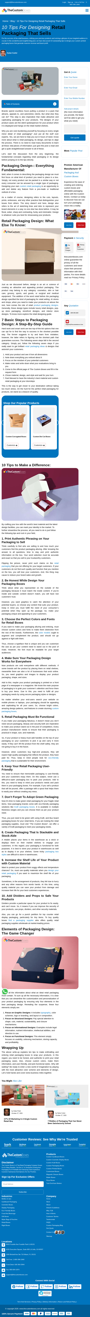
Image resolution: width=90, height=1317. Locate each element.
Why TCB (49, 1210)
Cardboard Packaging (9, 1202)
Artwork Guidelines (52, 1208)
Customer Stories (52, 1216)
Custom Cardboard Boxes (55, 1157)
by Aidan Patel (16, 1111)
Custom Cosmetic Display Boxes (57, 1160)
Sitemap (49, 1236)
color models (44, 633)
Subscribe (23, 1192)
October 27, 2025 (17, 1113)
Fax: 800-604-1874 (12, 1269)
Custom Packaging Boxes (55, 1165)
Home (5, 21)
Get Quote (50, 1228)
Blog (12, 21)
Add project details (71, 109)
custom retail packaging (30, 186)
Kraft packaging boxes (24, 807)
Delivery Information (50, 1302)
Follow (19, 1286)
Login (64, 2)
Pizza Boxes (50, 1180)
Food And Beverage (8, 1213)
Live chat (68, 225)
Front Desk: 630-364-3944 (15, 1264)
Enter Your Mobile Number (74, 98)
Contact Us (50, 1232)
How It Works (51, 1213)
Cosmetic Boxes (7, 1205)
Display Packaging (8, 1208)
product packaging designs (46, 305)
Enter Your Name (70, 77)
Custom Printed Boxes (54, 1168)
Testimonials (50, 1219)
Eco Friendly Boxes (8, 1210)
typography (46, 1013)
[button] (4, 422)
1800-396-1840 (74, 312)
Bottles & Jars (6, 1199)
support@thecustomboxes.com (16, 2)
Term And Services (23, 1302)
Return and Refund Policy (67, 1302)
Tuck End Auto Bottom (54, 1183)
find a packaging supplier (21, 920)
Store (48, 1202)
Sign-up (70, 2)
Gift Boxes (5, 1216)
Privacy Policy (36, 1302)
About (48, 1205)
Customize (11, 445)
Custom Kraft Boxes (53, 1163)
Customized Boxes (52, 1171)
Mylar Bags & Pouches (9, 1219)
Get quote (74, 138)
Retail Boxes (6, 1222)
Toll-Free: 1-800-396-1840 (15, 1259)
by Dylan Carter (60, 1113)
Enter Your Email (70, 88)
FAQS (48, 1222)
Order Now (81, 225)
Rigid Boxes (6, 1225)
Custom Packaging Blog (54, 1225)
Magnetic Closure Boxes (54, 1174)
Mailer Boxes (50, 1177)
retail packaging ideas (35, 346)
